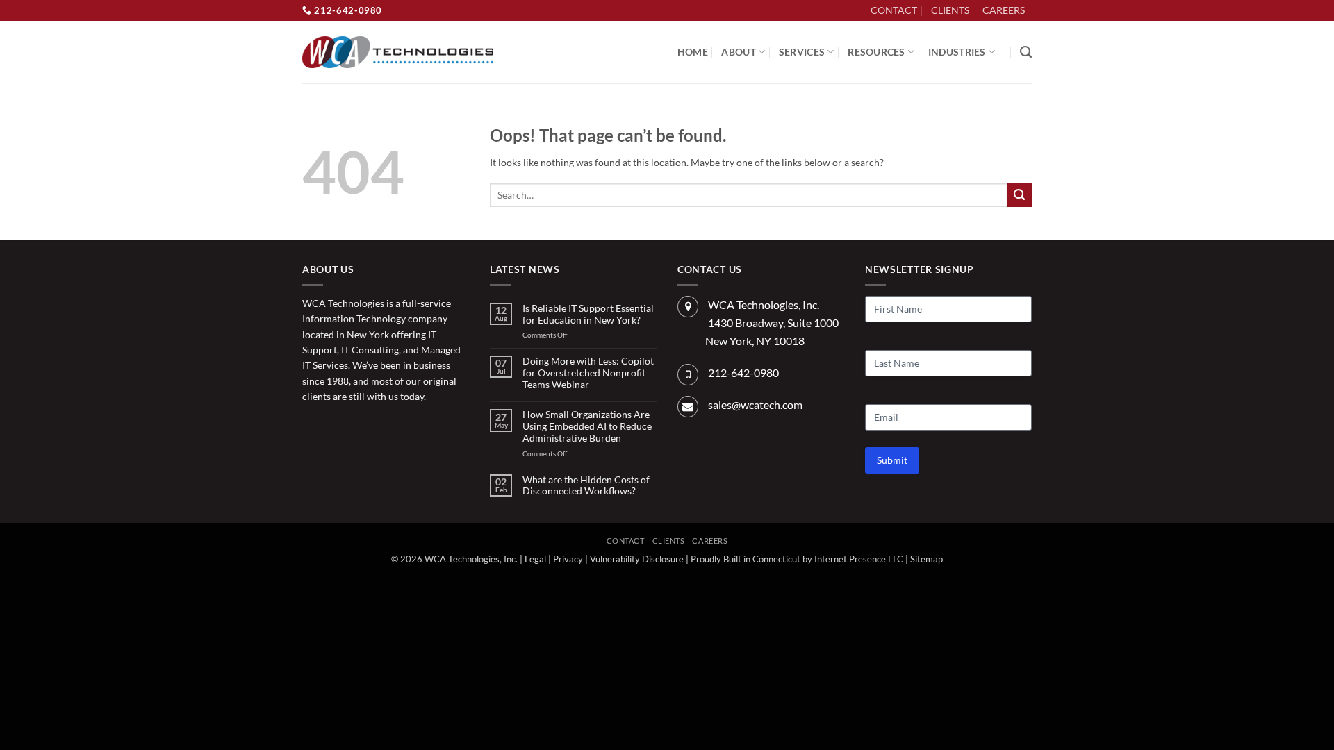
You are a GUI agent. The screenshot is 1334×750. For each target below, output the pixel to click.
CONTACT (894, 10)
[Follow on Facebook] (313, 427)
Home (692, 52)
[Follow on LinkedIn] (1039, 17)
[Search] (1026, 52)
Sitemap (926, 559)
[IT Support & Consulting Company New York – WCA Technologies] (397, 52)
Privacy (568, 559)
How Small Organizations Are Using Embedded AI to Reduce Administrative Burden (587, 426)
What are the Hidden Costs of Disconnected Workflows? (586, 485)
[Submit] (1019, 195)
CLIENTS (950, 10)
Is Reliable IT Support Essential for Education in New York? (588, 314)
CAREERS (1003, 10)
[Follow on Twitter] (335, 427)
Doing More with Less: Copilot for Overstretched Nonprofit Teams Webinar (588, 373)
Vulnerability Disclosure (637, 559)
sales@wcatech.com (755, 404)
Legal (535, 559)
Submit (892, 460)
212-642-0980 (347, 10)
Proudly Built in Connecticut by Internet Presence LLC (797, 559)
